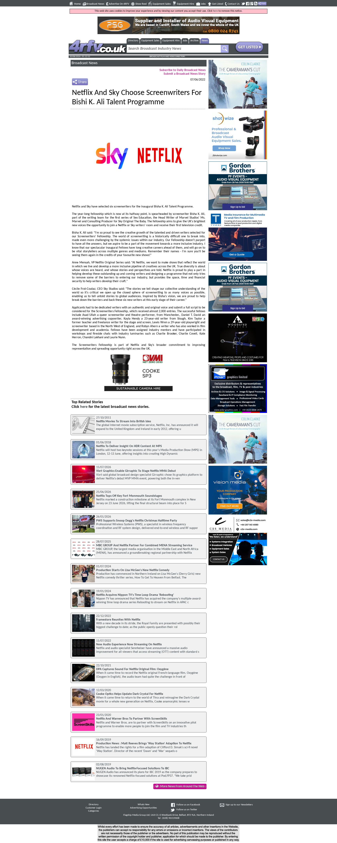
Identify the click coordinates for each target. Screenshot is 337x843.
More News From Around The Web (182, 786)
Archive (194, 40)
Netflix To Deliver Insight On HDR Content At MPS (129, 446)
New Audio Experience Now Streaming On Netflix (129, 644)
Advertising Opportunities (143, 808)
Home (77, 4)
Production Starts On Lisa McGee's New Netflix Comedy (132, 570)
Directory (133, 40)
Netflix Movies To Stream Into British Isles (123, 421)
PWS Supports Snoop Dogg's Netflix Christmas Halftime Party (136, 520)
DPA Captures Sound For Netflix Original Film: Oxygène (132, 669)
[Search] (225, 49)
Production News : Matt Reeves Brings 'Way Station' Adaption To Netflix (143, 743)
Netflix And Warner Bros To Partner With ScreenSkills (131, 718)
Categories (93, 811)
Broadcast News (95, 4)
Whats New (143, 804)
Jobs (203, 4)
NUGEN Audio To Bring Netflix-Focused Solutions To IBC (132, 768)
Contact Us (233, 4)
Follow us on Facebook (188, 805)
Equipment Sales (162, 4)
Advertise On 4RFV (119, 4)
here (215, 11)
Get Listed (217, 4)
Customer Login (94, 808)
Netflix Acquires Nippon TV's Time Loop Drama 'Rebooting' (135, 595)
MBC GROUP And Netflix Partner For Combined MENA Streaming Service (144, 545)
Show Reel (141, 4)
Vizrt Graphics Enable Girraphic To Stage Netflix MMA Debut (136, 471)
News (205, 40)
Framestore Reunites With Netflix (118, 619)
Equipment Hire (185, 4)
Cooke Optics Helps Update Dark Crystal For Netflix (129, 694)
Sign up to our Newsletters (239, 805)
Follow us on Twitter (186, 809)
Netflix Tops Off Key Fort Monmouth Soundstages (129, 496)
